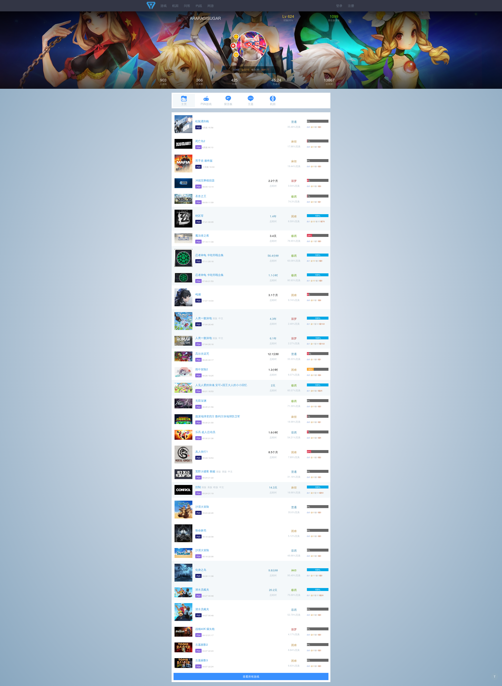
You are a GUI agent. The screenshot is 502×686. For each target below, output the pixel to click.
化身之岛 (200, 570)
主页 (184, 104)
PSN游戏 (206, 104)
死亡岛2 (200, 141)
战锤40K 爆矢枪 (205, 629)
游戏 (163, 5)
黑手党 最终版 (204, 160)
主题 (250, 104)
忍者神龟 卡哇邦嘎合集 (209, 255)
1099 (334, 16)
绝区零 (199, 215)
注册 (351, 5)
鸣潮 (198, 294)
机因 (175, 5)
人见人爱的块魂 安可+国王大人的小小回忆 (221, 385)
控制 (198, 487)
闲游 (210, 5)
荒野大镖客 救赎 (205, 471)
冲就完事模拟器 (205, 180)
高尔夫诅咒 (202, 353)
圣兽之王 (200, 196)
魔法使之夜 (202, 235)
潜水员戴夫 (202, 589)
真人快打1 (201, 451)
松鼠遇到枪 (202, 121)
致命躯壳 (200, 530)
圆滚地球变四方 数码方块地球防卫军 (217, 416)
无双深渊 (200, 400)
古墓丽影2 (201, 644)
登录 (339, 5)
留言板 (228, 104)
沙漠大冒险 (202, 506)
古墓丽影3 (201, 660)
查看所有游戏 (251, 676)
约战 (199, 5)
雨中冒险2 (201, 369)
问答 (187, 5)
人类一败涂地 (203, 318)
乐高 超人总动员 (205, 432)
